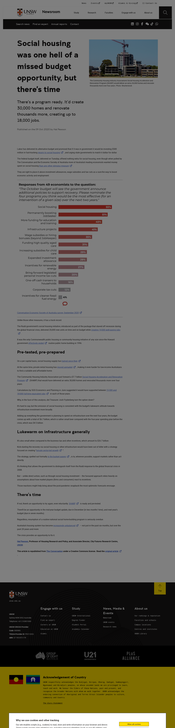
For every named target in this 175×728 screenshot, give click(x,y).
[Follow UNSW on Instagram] (137, 24)
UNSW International (81, 615)
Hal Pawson (22, 541)
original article (113, 551)
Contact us (45, 615)
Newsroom (107, 617)
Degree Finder (78, 620)
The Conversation (54, 551)
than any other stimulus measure (56, 165)
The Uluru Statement (53, 703)
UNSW (20, 545)
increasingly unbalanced (66, 525)
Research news (109, 626)
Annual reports (59, 24)
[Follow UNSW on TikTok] (151, 24)
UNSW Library (141, 633)
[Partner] (50, 13)
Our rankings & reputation (147, 615)
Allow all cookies (134, 724)
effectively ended (38, 343)
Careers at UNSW (48, 624)
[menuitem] (77, 12)
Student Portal (79, 624)
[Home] (27, 13)
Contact (74, 24)
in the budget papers (59, 456)
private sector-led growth (49, 450)
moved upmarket (67, 367)
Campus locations (143, 624)
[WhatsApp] (156, 24)
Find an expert (40, 24)
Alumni (43, 633)
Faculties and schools (145, 620)
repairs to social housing (51, 152)
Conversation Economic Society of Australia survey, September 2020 (50, 312)
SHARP (74, 503)
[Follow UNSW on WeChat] (147, 24)
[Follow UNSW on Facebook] (142, 24)
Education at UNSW (49, 629)
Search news (23, 24)
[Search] (165, 12)
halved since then (72, 361)
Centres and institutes (146, 629)
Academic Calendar (80, 629)
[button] (160, 588)
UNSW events (108, 622)
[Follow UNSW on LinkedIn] (132, 24)
